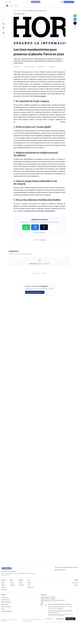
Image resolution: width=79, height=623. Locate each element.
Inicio (15, 10)
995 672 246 (52, 597)
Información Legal (5, 599)
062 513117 (50, 600)
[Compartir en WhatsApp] (75, 15)
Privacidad (29, 619)
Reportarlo (43, 240)
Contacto (76, 585)
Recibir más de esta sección (34, 292)
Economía (3, 587)
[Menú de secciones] (6, 2)
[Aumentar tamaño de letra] (3, 16)
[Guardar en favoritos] (3, 24)
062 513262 (56, 600)
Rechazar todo (49, 618)
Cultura (11, 582)
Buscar (29, 585)
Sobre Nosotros (4, 597)
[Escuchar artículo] (3, 33)
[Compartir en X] (75, 23)
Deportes (3, 585)
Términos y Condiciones (6, 606)
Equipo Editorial (4, 604)
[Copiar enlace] (75, 26)
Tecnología (12, 585)
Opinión (11, 5)
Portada (29, 582)
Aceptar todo (70, 618)
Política (2, 582)
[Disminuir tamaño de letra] (3, 19)
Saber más (60, 608)
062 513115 (61, 600)
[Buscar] (10, 2)
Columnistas (21, 585)
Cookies (3, 609)
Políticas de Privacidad (6, 602)
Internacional (4, 589)
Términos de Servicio (36, 619)
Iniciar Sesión (75, 582)
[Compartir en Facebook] (75, 19)
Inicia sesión (32, 263)
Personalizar (60, 618)
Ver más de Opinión (39, 232)
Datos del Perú (31, 587)
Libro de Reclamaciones (6, 611)
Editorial (20, 582)
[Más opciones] (3, 38)
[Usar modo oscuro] (61, 2)
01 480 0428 (52, 598)
